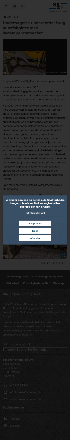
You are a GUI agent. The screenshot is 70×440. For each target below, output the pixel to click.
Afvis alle (35, 238)
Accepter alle (35, 223)
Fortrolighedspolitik (35, 212)
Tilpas (35, 230)
